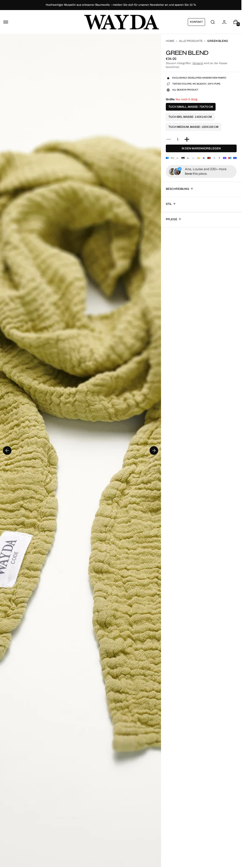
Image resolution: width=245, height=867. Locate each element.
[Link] (120, 5)
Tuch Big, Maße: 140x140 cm (190, 116)
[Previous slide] (7, 450)
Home (170, 41)
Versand (197, 63)
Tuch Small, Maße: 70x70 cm (190, 106)
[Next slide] (154, 450)
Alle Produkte (191, 41)
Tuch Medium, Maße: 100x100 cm (193, 127)
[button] (5, 22)
